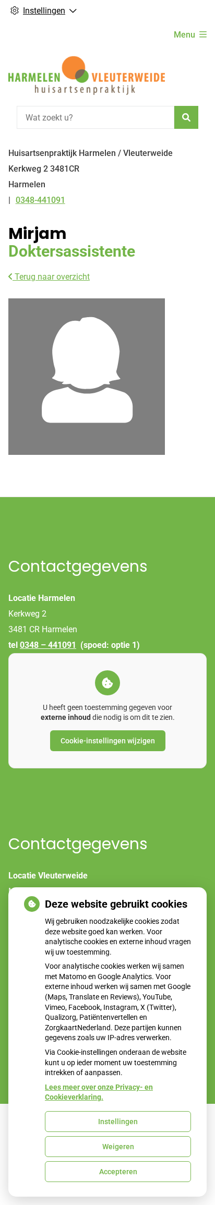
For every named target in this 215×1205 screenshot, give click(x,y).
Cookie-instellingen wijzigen (108, 741)
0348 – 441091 (48, 645)
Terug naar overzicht (51, 277)
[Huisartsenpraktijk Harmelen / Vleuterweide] (86, 75)
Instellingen (118, 1121)
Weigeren (118, 1146)
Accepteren (118, 1171)
